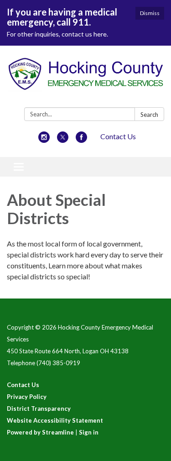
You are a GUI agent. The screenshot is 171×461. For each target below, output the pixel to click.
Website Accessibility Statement (55, 420)
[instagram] (44, 140)
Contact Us (118, 136)
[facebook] (81, 140)
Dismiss (150, 13)
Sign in (88, 432)
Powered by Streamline (40, 432)
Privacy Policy (27, 396)
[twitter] (62, 140)
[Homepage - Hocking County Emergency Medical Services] (85, 78)
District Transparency (39, 408)
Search (149, 114)
